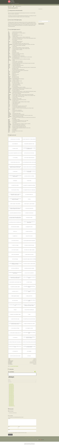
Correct (9, 379)
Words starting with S (11, 401)
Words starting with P (11, 398)
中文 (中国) (42, 439)
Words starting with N (11, 396)
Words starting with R (11, 400)
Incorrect (9, 380)
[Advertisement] (44, 14)
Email (19, 426)
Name (9, 426)
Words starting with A (19, 6)
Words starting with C (11, 386)
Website (9, 429)
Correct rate (9, 381)
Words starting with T (11, 402)
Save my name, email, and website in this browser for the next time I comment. (18, 432)
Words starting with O (11, 397)
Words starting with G (11, 390)
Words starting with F (11, 389)
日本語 (39, 439)
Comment (9, 418)
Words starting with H (11, 391)
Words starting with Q (11, 399)
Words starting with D (11, 387)
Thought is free (33, 444)
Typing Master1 (10, 6)
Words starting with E (11, 388)
